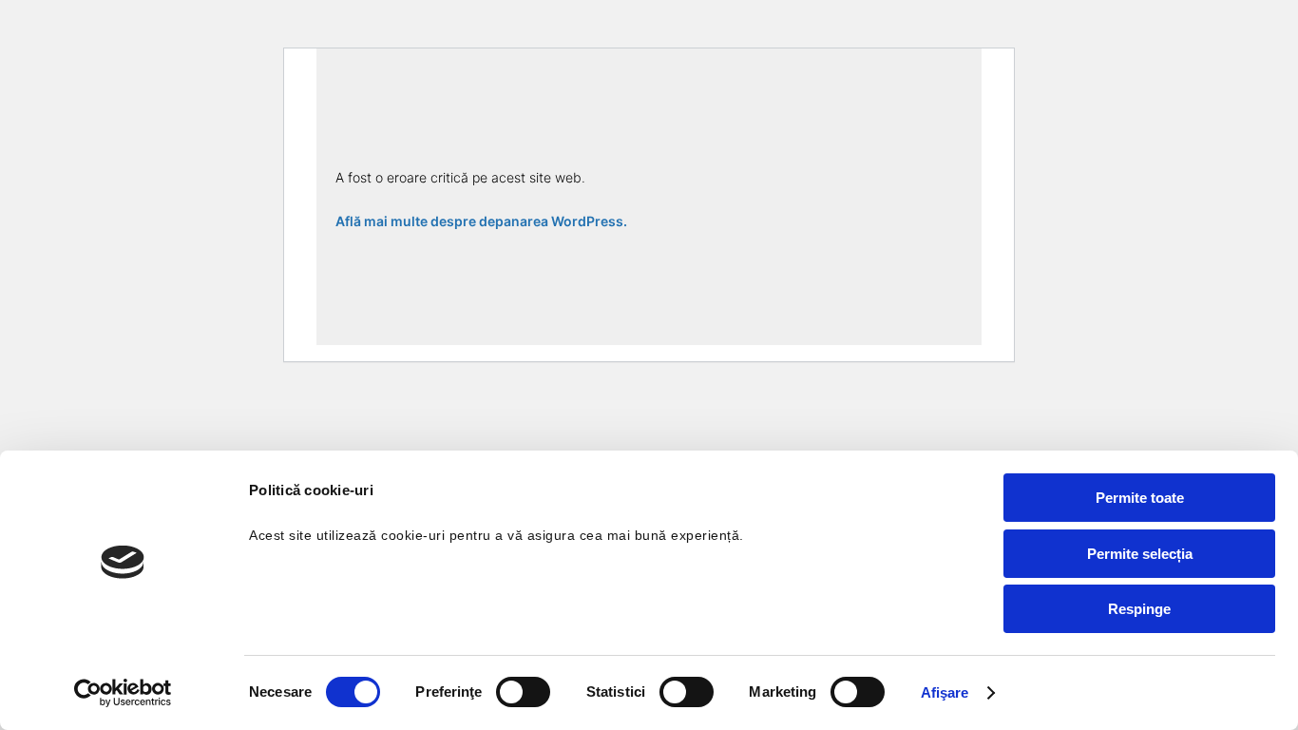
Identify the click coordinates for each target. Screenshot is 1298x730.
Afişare (945, 692)
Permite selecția (1140, 554)
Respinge (1139, 609)
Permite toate (1140, 498)
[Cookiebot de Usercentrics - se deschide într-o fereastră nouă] (123, 693)
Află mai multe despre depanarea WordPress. (481, 221)
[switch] (523, 692)
